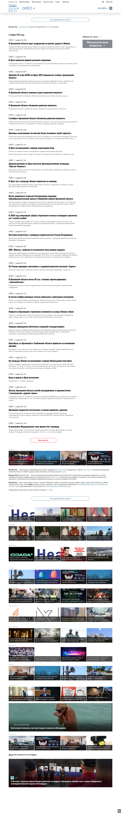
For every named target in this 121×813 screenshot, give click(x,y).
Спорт (58, 2)
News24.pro (12, 545)
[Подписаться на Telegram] (102, 2)
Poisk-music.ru (13, 587)
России (46, 486)
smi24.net (86, 470)
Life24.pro (12, 486)
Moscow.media (24, 2)
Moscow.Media (81, 484)
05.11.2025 (101, 8)
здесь (51, 490)
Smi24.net (12, 449)
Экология (65, 2)
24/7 (48, 27)
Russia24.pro (60, 470)
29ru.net (11, 664)
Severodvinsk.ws (13, 627)
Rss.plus (63, 472)
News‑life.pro (36, 2)
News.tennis (12, 645)
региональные (24, 27)
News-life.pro (91, 484)
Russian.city (13, 2)
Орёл (11, 40)
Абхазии (62, 486)
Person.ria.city (48, 2)
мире (69, 486)
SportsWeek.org (101, 484)
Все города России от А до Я (61, 20)
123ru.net (109, 2)
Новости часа (90, 36)
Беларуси (54, 486)
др (18, 486)
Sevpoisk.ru (12, 685)
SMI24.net (54, 477)
